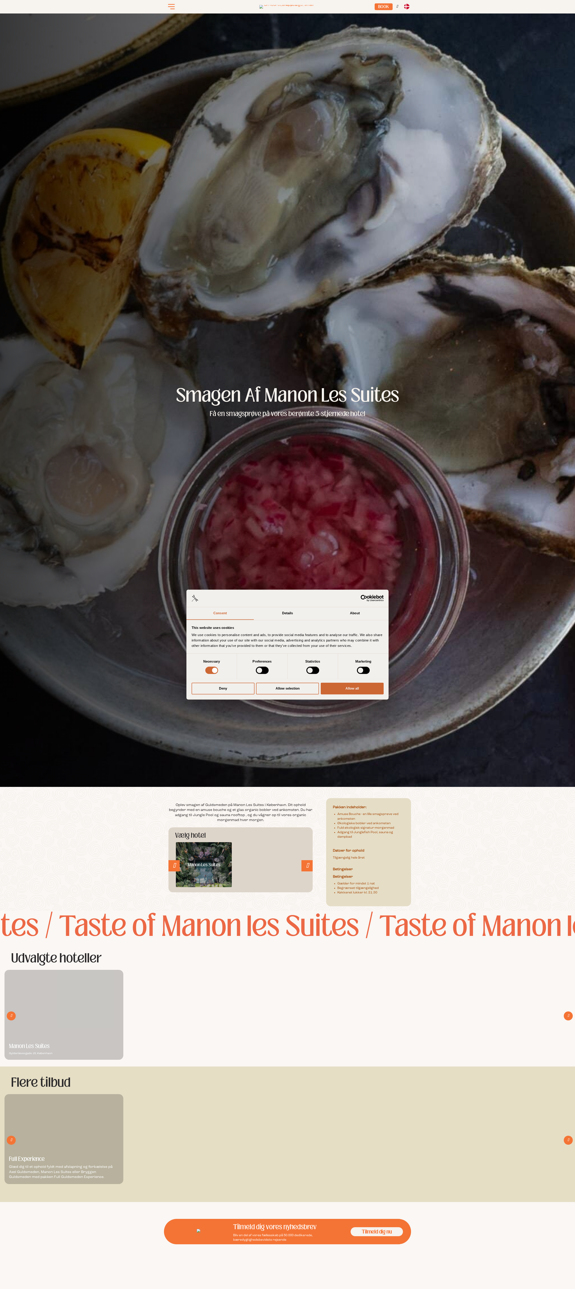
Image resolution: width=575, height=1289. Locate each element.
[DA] (406, 7)
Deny (223, 688)
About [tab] (355, 613)
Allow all (352, 688)
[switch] (262, 670)
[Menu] (171, 7)
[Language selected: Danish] (406, 7)
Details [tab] (287, 613)
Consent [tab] (220, 613)
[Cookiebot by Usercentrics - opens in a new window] (364, 598)
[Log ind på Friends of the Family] (397, 7)
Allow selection (288, 688)
